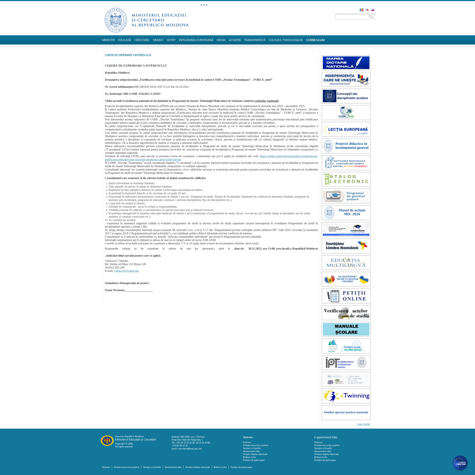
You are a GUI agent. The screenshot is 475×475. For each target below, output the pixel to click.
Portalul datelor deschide (255, 454)
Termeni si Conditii (252, 448)
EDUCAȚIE (124, 40)
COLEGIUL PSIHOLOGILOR (286, 40)
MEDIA (221, 40)
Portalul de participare (254, 459)
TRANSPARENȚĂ (254, 40)
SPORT (171, 40)
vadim (117, 270)
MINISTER (108, 40)
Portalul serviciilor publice (255, 445)
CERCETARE (141, 40)
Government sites (251, 451)
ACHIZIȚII (235, 40)
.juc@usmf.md (130, 270)
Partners (247, 442)
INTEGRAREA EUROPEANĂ (196, 40)
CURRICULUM (315, 40)
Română (361, 10)
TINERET (158, 40)
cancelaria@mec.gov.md (190, 448)
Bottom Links (249, 457)
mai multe (363, 424)
